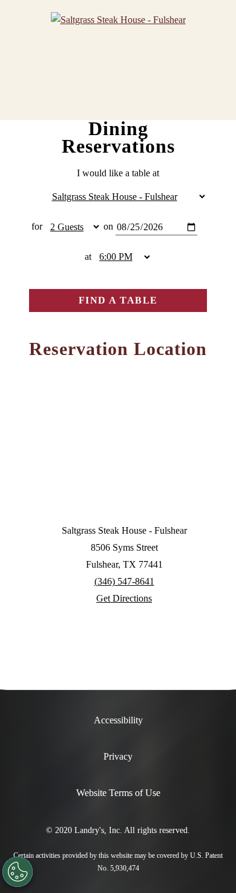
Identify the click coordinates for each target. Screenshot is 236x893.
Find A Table (118, 300)
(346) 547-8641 (124, 581)
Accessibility (118, 720)
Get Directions (124, 598)
